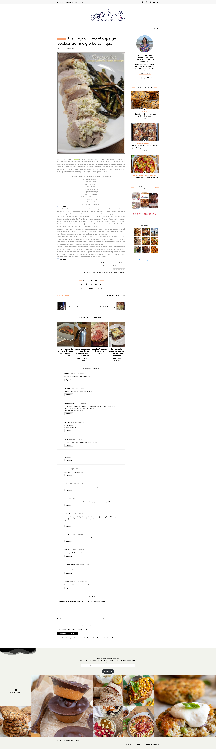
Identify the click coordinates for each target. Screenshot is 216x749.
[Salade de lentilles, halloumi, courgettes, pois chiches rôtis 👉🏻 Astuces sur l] (154, 240)
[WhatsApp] (100, 284)
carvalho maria (68, 373)
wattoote (67, 469)
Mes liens (69, 2)
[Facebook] (86, 284)
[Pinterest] (96, 284)
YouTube (154, 2)
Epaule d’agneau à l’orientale (99, 350)
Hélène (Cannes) (69, 513)
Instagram (146, 2)
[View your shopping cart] (158, 28)
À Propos (60, 2)
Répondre (69, 380)
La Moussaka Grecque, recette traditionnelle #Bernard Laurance (116, 353)
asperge (83, 289)
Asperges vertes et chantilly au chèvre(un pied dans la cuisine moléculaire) (82, 353)
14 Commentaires (69, 48)
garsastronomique (69, 403)
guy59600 (67, 422)
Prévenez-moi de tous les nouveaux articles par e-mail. (73, 629)
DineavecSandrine (69, 564)
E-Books (135, 28)
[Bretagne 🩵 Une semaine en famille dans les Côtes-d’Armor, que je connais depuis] (154, 231)
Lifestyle (126, 28)
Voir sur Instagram (144, 260)
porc (91, 289)
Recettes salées (83, 28)
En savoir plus (144, 73)
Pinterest (150, 2)
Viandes (61, 39)
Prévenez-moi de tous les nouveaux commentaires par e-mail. (75, 625)
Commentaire (61, 605)
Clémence (67, 549)
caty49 (66, 439)
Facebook (142, 2)
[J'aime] (82, 284)
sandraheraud (68, 534)
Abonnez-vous (108, 671)
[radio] (114, 269)
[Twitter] (91, 284)
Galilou (66, 499)
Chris (66, 454)
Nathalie (66, 484)
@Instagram (15, 692)
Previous (57, 334)
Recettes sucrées (99, 28)
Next (125, 334)
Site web (105, 618)
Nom (59, 618)
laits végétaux (114, 28)
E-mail (82, 618)
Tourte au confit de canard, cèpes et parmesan (65, 351)
